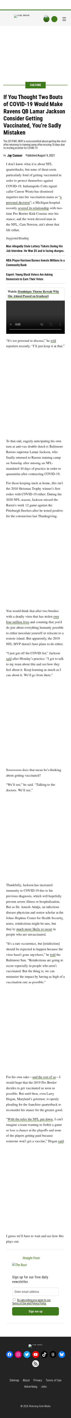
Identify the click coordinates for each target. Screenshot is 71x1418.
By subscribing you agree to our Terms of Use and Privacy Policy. (31, 1302)
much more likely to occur (34, 929)
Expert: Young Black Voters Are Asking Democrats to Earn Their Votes (29, 277)
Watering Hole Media (40, 1406)
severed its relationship (33, 208)
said (9, 658)
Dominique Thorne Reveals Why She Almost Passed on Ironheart (33, 293)
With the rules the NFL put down (30, 1119)
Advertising (30, 1386)
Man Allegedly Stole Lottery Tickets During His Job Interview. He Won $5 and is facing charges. (35, 248)
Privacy (37, 1380)
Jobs (44, 1386)
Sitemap (14, 1380)
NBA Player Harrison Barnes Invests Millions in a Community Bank (35, 263)
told (53, 340)
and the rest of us (44, 1076)
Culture (35, 85)
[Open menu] (64, 19)
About (26, 1380)
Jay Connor (14, 155)
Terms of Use (54, 1380)
